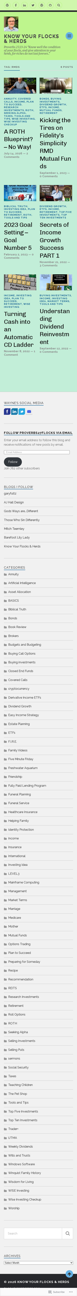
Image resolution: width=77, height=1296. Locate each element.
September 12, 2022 (54, 348)
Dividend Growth (53, 104)
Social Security (18, 1067)
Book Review (17, 627)
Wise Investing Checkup (15, 123)
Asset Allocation (19, 592)
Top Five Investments (56, 213)
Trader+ (13, 1129)
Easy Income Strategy (23, 715)
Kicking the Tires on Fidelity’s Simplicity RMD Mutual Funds (55, 143)
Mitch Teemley (14, 529)
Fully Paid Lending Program (27, 785)
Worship (14, 1208)
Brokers (13, 636)
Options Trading (19, 944)
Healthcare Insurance (22, 812)
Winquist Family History (24, 1173)
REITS (12, 988)
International (16, 856)
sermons (14, 1058)
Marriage (14, 909)
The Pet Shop (17, 1094)
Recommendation (20, 979)
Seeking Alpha (15, 113)
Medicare (14, 917)
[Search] (59, 5)
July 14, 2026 (13, 153)
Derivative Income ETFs (24, 697)
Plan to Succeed (19, 103)
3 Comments (49, 265)
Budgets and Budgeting (24, 644)
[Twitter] (33, 5)
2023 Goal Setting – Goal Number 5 (18, 236)
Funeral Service (18, 803)
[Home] (7, 5)
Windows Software (21, 1164)
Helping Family (18, 821)
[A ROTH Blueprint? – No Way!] (20, 86)
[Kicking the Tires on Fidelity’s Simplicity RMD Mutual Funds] (56, 86)
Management (17, 891)
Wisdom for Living (21, 1182)
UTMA (12, 1138)
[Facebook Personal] (16, 5)
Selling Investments (21, 1041)
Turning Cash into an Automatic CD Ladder (18, 329)
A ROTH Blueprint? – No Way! (18, 139)
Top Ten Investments (53, 216)
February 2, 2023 (16, 254)
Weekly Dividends (20, 1146)
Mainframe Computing (23, 882)
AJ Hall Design (14, 502)
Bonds (44, 98)
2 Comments (16, 155)
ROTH (29, 110)
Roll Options (16, 1014)
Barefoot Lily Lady (17, 537)
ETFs (43, 107)
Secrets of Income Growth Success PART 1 (54, 240)
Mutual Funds (51, 110)
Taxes (8, 116)
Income (19, 101)
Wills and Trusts (19, 1155)
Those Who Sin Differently (22, 520)
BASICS (13, 600)
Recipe (13, 970)
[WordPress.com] (41, 5)
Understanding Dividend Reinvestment (55, 326)
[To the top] (69, 1274)
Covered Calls (17, 680)
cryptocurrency (18, 688)
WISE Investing (23, 118)
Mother (13, 926)
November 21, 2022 (53, 262)
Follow (13, 462)
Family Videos (17, 750)
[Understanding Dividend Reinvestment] (56, 282)
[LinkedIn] (24, 5)
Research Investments (14, 108)
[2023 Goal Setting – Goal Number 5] (20, 193)
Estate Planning (19, 724)
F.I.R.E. (12, 741)
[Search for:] (38, 1233)
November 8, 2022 (17, 351)
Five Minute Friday (20, 759)
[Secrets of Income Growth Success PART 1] (56, 193)
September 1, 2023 (53, 173)
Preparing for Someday (24, 962)
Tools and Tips (15, 217)
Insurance (14, 847)
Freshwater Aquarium (23, 768)
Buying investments (50, 100)
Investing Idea (15, 209)
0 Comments (49, 176)
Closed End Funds (20, 671)
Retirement (49, 113)
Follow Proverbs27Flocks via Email (38, 433)
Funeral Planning (19, 794)
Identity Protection (21, 829)
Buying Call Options (22, 653)
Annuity (10, 98)
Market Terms (58, 301)
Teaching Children (20, 1085)
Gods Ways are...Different (21, 511)
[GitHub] (50, 5)
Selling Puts (16, 1050)
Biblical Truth (15, 206)
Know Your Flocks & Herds (31, 38)
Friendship (15, 776)
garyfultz (10, 493)
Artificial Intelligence (22, 583)
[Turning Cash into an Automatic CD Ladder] (20, 282)
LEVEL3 (13, 873)
